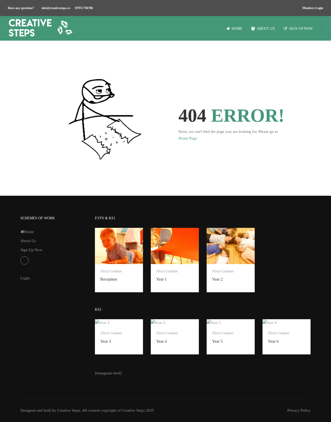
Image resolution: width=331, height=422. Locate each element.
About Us (266, 29)
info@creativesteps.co (56, 8)
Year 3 (105, 341)
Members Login (312, 8)
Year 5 (217, 341)
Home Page (187, 138)
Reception (108, 279)
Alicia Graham (111, 271)
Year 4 (161, 341)
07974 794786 (84, 8)
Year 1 (161, 279)
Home (237, 29)
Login (25, 278)
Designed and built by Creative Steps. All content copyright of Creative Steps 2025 (87, 410)
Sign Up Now (301, 29)
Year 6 (273, 341)
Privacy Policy (299, 410)
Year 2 (217, 279)
